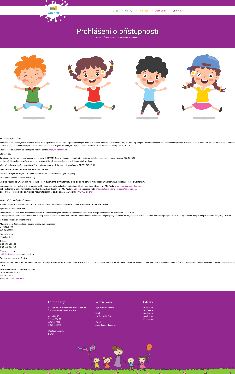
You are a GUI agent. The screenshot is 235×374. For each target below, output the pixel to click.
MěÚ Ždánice (148, 316)
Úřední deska (160, 11)
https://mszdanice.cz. (58, 150)
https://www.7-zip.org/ (83, 192)
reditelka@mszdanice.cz (10, 254)
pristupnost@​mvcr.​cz (15, 278)
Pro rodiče (143, 11)
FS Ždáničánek (148, 319)
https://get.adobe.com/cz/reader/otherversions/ (117, 189)
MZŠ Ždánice (148, 308)
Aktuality (128, 11)
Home (98, 37)
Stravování (177, 11)
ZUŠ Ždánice (148, 310)
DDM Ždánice (148, 313)
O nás (115, 11)
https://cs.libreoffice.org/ (130, 186)
